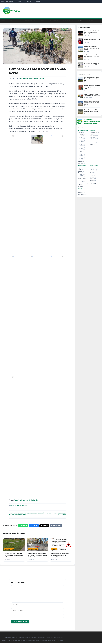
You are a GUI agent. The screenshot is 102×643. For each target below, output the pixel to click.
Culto (79, 184)
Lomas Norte (81, 151)
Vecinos (80, 132)
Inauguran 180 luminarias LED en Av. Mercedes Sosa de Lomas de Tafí (91, 32)
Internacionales (81, 194)
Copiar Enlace (57, 525)
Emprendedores (93, 182)
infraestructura (94, 138)
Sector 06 (81, 137)
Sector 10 (81, 142)
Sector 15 (81, 149)
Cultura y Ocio (68, 21)
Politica (91, 144)
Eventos (91, 172)
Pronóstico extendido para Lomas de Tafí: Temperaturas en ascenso (92, 48)
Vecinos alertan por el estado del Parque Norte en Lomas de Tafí (14, 555)
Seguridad (80, 168)
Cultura (91, 168)
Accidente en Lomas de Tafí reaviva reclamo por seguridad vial (91, 56)
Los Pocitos (80, 163)
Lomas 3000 (81, 136)
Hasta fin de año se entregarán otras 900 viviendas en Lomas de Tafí (91, 103)
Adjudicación (93, 137)
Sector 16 (81, 152)
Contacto (89, 21)
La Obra (92, 140)
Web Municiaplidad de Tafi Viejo (26, 500)
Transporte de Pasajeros (82, 175)
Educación (80, 171)
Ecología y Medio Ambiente (82, 179)
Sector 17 (81, 154)
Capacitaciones (93, 183)
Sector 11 (81, 144)
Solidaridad (80, 186)
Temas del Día (54, 21)
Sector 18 (81, 155)
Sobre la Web (37, 1)
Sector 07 (81, 138)
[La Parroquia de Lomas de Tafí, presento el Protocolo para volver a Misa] (61, 544)
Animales (92, 177)
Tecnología (92, 178)
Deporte (92, 174)
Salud (79, 169)
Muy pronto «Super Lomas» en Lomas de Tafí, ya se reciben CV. (91, 79)
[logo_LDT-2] (89, 124)
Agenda (10, 21)
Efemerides (93, 169)
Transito (80, 172)
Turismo (91, 175)
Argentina (80, 192)
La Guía (19, 21)
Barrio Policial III (81, 161)
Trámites (19, 1)
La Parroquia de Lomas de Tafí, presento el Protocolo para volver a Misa (60, 555)
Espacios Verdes (15, 505)
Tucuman (80, 191)
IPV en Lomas (93, 135)
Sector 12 (81, 145)
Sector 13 (81, 147)
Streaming (93, 170)
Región (79, 21)
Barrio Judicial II (81, 160)
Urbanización (93, 142)
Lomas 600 (80, 134)
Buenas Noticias (81, 183)
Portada (24, 505)
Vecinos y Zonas (30, 21)
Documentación (27, 1)
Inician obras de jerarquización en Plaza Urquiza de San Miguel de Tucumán (37, 555)
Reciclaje (81, 181)
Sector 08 (81, 140)
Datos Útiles (4, 1)
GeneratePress (42, 634)
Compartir (45, 525)
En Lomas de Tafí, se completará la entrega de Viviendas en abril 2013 (92, 87)
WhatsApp (24, 525)
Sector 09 (81, 141)
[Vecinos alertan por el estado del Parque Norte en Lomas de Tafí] (14, 544)
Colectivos (11, 1)
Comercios (92, 180)
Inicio (3, 21)
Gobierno (42, 21)
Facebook (34, 525)
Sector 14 (81, 148)
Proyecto (92, 141)
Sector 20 (81, 158)
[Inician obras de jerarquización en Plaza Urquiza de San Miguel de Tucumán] (37, 544)
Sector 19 (81, 157)
